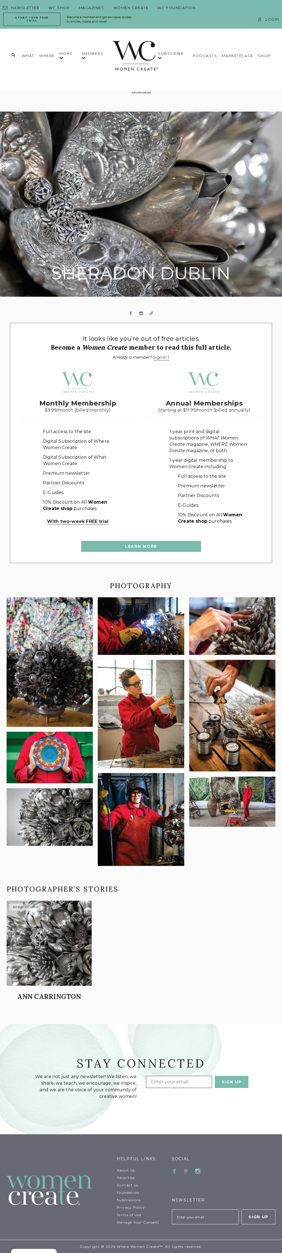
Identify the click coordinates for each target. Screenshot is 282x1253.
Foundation (128, 1192)
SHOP (264, 55)
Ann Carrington (49, 996)
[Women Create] (58, 1191)
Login (272, 19)
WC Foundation (176, 8)
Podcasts (205, 55)
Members (93, 53)
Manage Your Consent (138, 1222)
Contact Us (127, 1185)
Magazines (91, 8)
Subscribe (170, 53)
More (65, 53)
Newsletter (25, 8)
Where (47, 55)
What (28, 55)
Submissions (129, 1200)
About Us (126, 1170)
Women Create (131, 8)
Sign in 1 (161, 357)
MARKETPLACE (237, 55)
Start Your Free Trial (31, 19)
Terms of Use (129, 1215)
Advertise (126, 1178)
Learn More (141, 546)
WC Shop (59, 8)
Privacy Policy (131, 1207)
